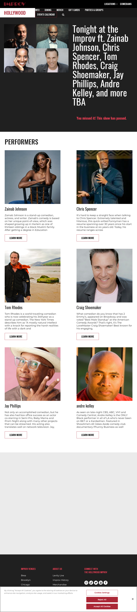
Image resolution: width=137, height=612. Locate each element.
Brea (23, 576)
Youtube (101, 583)
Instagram (86, 583)
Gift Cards (74, 10)
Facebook (106, 583)
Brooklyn (26, 580)
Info (37, 10)
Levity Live (58, 576)
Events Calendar (46, 14)
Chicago (25, 585)
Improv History (61, 580)
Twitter (96, 583)
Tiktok (91, 583)
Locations (110, 4)
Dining (48, 10)
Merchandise (60, 585)
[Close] (133, 599)
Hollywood (15, 12)
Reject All (102, 599)
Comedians (126, 4)
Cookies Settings (102, 593)
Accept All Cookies (102, 606)
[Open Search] (63, 14)
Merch (60, 10)
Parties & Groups (94, 10)
